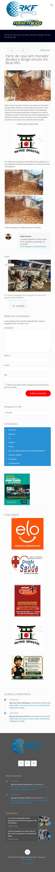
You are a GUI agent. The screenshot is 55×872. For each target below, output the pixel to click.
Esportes (11, 434)
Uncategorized (13, 463)
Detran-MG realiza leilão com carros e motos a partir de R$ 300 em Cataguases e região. (30, 705)
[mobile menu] (51, 5)
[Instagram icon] (31, 863)
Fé (9, 438)
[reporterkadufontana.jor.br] (22, 9)
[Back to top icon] (27, 852)
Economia (12, 430)
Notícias (11, 442)
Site (5, 375)
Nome (7, 355)
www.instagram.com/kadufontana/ (33, 247)
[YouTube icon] (29, 863)
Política (11, 447)
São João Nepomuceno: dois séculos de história (26, 451)
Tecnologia (12, 459)
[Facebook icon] (26, 863)
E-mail (7, 365)
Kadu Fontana (25, 236)
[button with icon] (21, 763)
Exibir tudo (46, 50)
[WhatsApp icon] (23, 863)
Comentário (9, 328)
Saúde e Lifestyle (14, 455)
